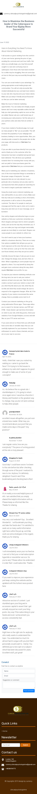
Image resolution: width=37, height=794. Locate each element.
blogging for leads (15, 458)
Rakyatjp (12, 383)
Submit (25, 745)
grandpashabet (14, 412)
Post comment (29, 691)
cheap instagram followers (18, 545)
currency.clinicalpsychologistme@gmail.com (20, 14)
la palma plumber (15, 438)
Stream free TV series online (19, 513)
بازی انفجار (12, 594)
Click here (24, 142)
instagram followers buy (18, 571)
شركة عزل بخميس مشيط (17, 487)
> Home (4, 731)
